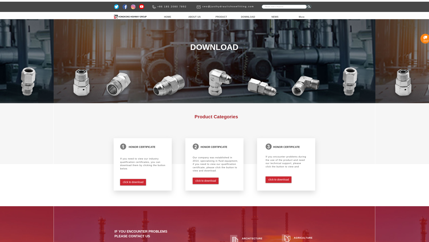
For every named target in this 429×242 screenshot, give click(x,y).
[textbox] (284, 6)
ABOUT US (194, 16)
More (301, 16)
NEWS (274, 16)
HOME (167, 16)
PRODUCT (221, 16)
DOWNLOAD (248, 16)
